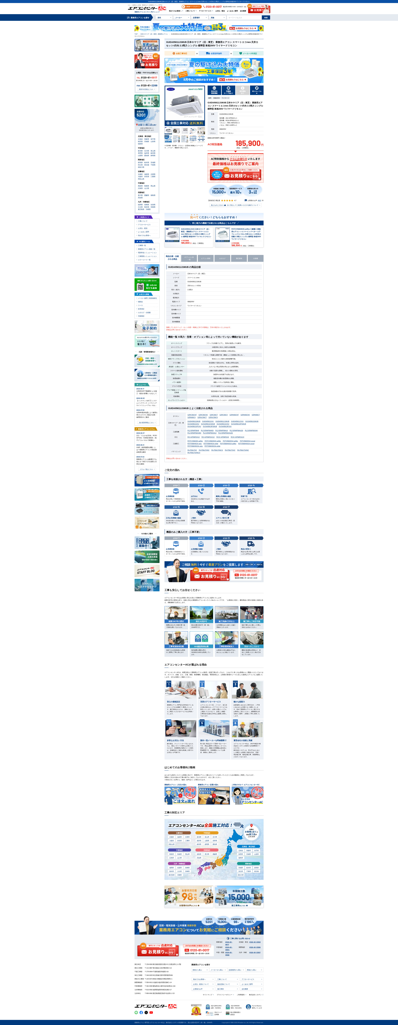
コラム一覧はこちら (146, 469)
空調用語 (141, 316)
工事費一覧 (142, 245)
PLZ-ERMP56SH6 (251, 430)
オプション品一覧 (189, 258)
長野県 (215, 840)
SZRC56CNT (192, 415)
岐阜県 (199, 844)
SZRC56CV (224, 415)
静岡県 (207, 844)
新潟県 (199, 837)
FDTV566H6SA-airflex (230, 441)
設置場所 (196, 17)
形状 (159, 17)
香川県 (207, 854)
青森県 (248, 850)
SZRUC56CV (213, 417)
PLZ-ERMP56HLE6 (236, 430)
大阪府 (171, 840)
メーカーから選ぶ (217, 970)
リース (140, 305)
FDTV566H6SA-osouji (247, 441)
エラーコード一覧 (144, 260)
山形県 (256, 854)
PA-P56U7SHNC (243, 450)
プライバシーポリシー (224, 994)
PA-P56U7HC (192, 450)
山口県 (179, 858)
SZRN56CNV (245, 415)
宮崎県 (187, 871)
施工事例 (220, 989)
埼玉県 (240, 871)
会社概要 (243, 11)
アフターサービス (205, 11)
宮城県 (248, 854)
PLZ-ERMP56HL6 (221, 430)
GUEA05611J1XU (237, 421)
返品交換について (223, 984)
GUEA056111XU (208, 421)
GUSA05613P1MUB (210, 426)
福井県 (199, 840)
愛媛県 (215, 854)
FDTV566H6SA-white (211, 443)
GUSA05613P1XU (225, 426)
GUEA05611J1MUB (222, 421)
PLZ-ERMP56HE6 (207, 430)
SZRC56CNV (203, 415)
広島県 (171, 858)
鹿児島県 (171, 875)
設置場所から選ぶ (235, 970)
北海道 (240, 850)
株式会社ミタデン (255, 994)
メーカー (178, 17)
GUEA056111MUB (194, 421)
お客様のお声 (197, 989)
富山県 (207, 837)
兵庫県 (187, 837)
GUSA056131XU (193, 424)
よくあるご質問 (232, 11)
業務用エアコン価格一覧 (146, 249)
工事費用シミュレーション (147, 256)
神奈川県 (241, 875)
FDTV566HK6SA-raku (195, 446)
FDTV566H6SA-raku (195, 443)
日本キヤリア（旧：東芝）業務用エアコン (154, 34)
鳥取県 (171, 854)
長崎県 (187, 868)
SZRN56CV (192, 417)
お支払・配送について (201, 984)
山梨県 (207, 840)
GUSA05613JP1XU (194, 426)
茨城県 (240, 868)
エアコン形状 (205, 258)
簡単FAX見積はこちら (146, 89)
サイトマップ (207, 994)
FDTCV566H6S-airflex (195, 441)
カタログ (222, 258)
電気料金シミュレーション (147, 252)
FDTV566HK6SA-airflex (228, 443)
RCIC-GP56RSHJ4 (237, 437)
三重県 (187, 840)
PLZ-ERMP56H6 (193, 430)
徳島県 (199, 854)
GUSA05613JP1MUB (238, 424)
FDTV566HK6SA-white (212, 446)
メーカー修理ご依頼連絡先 (147, 298)
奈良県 (179, 840)
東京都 (256, 871)
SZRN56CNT (234, 415)
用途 (212, 17)
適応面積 (239, 258)
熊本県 (171, 871)
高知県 (199, 858)
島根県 (179, 854)
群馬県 (256, 868)
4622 (259, 200)
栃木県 (248, 868)
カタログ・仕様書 (144, 312)
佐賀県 (179, 868)
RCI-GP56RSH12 (194, 437)
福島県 (240, 858)
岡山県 (187, 854)
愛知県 (215, 844)
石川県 (215, 837)
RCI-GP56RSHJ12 (208, 437)
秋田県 (240, 854)
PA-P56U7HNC (204, 450)
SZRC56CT (214, 415)
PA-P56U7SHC (230, 450)
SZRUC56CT (202, 417)
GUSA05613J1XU (223, 424)
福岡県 (171, 868)
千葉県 (248, 871)
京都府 (171, 837)
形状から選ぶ (197, 970)
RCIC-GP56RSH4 (222, 437)
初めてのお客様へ (175, 11)
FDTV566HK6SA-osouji (246, 443)
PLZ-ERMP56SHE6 (194, 433)
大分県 (179, 871)
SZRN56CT (256, 415)
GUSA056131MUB (251, 421)
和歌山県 (171, 844)
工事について (190, 11)
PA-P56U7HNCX (217, 450)
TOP (136, 34)
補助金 (140, 301)
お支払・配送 (220, 11)
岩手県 (256, 850)
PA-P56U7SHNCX (194, 452)
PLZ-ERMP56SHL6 (209, 433)
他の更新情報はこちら (146, 422)
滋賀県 (179, 837)
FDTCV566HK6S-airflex (213, 441)
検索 (266, 17)
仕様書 (255, 258)
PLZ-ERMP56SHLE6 (225, 433)
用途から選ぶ (251, 970)
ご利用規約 (241, 994)
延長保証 (141, 309)
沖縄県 (179, 875)
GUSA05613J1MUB (208, 424)
